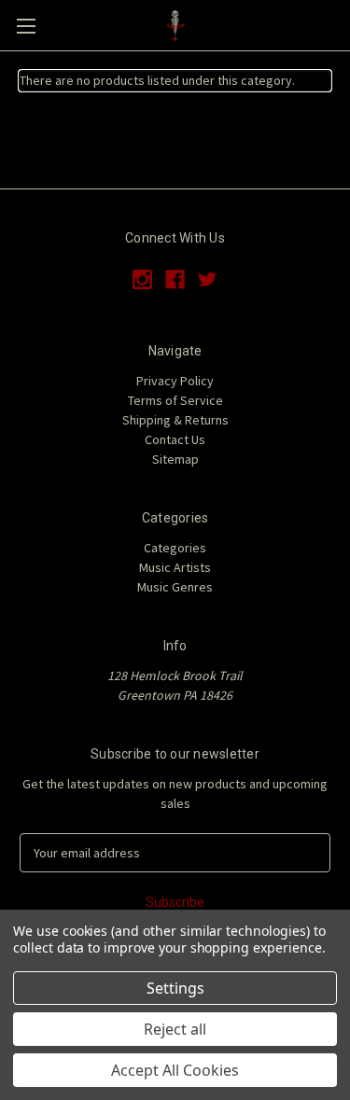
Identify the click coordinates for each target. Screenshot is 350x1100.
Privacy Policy (175, 380)
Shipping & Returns (175, 419)
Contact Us (175, 439)
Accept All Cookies (175, 1070)
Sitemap (175, 459)
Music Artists (175, 567)
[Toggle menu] (25, 25)
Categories (175, 547)
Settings (175, 988)
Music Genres (175, 586)
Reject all (175, 1029)
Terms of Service (175, 400)
